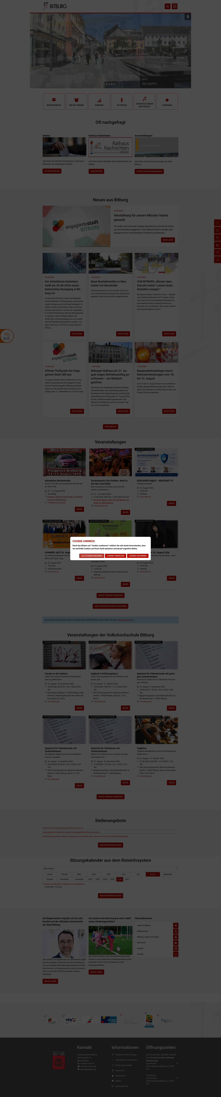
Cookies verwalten (115, 556)
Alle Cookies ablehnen (91, 556)
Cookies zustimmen (137, 556)
